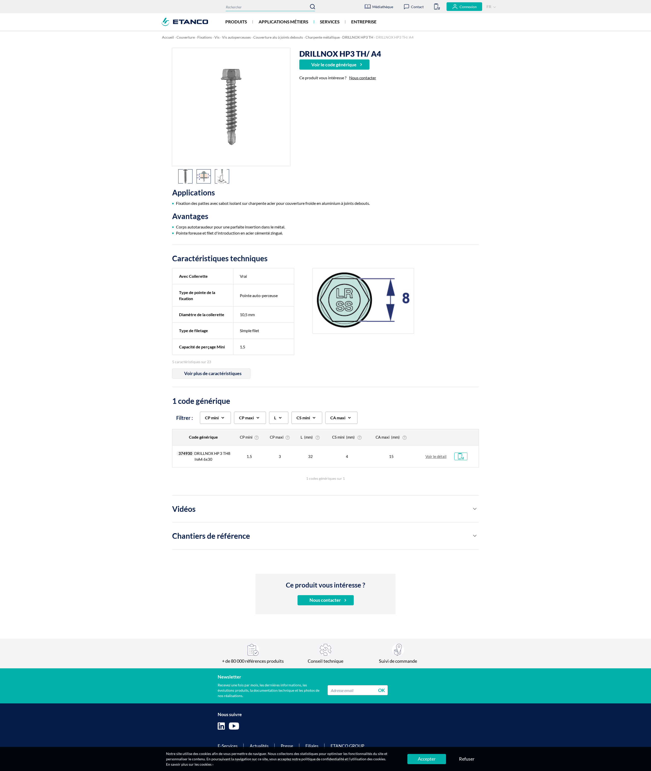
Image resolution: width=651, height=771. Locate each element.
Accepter (427, 759)
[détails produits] (475, 509)
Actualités (259, 746)
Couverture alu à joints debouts (278, 37)
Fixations (204, 37)
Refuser (467, 759)
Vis (216, 37)
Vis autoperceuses (236, 37)
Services (329, 21)
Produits (236, 21)
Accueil (168, 37)
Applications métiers (283, 21)
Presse (287, 746)
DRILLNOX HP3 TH (357, 37)
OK (381, 690)
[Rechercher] (312, 7)
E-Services (228, 746)
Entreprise (364, 21)
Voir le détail (436, 456)
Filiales (311, 746)
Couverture (185, 37)
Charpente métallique (322, 37)
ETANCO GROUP (347, 746)
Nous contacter (362, 77)
